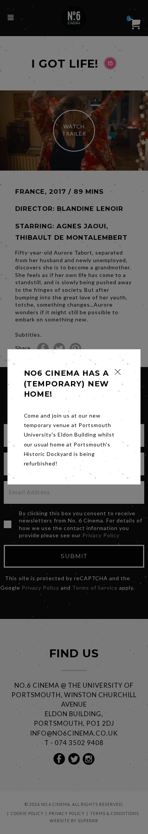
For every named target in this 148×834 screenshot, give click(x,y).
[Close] (117, 371)
